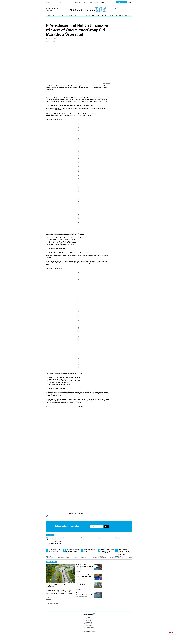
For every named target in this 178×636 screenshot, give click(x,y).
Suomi (90, 2)
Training (111, 15)
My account (89, 618)
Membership (89, 620)
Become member (122, 2)
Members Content (52, 15)
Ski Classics (60, 15)
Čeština (102, 2)
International (77, 2)
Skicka (106, 526)
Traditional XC (69, 15)
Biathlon (77, 15)
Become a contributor (89, 623)
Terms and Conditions (89, 627)
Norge (96, 2)
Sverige (84, 2)
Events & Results (96, 15)
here (95, 399)
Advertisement (89, 622)
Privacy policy (89, 625)
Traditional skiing (50, 557)
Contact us (89, 617)
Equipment (104, 15)
